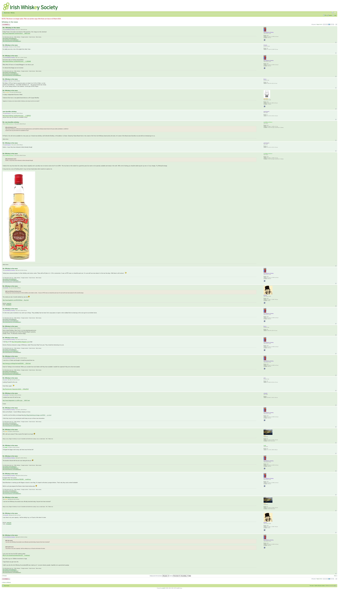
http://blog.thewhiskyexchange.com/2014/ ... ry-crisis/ (37, 415)
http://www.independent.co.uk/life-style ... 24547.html (16, 400)
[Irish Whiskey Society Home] (30, 6)
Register (330, 15)
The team (312, 585)
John (6, 431)
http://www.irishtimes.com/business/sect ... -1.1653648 (17, 61)
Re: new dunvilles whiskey (11, 122)
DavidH (6, 287)
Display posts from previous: (156, 575)
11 (336, 24)
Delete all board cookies (320, 585)
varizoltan (7, 92)
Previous (5, 575)
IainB (6, 447)
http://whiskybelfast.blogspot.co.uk (20, 341)
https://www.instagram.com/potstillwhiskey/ (12, 41)
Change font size (335, 12)
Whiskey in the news (10, 22)
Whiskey (13, 12)
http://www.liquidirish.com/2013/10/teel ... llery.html (16, 300)
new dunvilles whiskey (10, 111)
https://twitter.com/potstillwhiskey (10, 38)
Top (335, 42)
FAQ (326, 15)
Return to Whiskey (7, 582)
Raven (6, 80)
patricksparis (8, 113)
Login (335, 15)
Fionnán (6, 46)
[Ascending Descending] (185, 575)
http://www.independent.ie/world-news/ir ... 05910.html (16, 33)
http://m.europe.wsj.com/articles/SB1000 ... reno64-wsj (17, 479)
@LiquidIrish (8, 304)
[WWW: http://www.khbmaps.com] (264, 106)
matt (6, 379)
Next (335, 575)
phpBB (163, 588)
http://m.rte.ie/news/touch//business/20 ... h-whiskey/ (16, 555)
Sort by (171, 575)
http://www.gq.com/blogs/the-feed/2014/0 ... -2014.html (17, 363)
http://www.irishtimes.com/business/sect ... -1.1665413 (17, 115)
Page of (319, 24)
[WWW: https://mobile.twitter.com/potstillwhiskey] (264, 40)
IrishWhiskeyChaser (9, 123)
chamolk (265, 393)
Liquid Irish (9, 303)
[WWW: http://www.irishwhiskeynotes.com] (264, 303)
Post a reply (4, 23)
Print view (332, 12)
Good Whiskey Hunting (10, 29)
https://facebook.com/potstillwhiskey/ (10, 39)
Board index (7, 12)
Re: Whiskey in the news (11, 28)
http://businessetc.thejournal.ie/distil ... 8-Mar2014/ (16, 389)
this (7, 341)
